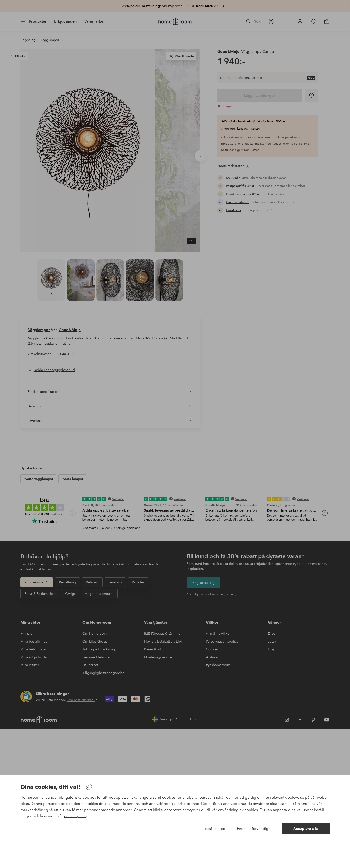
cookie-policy (75, 816)
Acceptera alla (305, 828)
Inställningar (214, 828)
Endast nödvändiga (253, 828)
